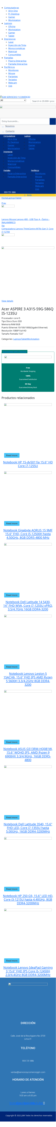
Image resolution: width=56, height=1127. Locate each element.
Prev (4, 203)
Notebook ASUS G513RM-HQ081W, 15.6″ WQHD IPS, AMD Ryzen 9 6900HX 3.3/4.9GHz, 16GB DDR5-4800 (27, 754)
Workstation (33, 339)
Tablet (18, 198)
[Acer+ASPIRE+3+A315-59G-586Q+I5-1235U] (4, 342)
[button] (14, 351)
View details (7, 301)
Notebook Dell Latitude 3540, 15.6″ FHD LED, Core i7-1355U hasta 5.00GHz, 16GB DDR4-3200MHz (28, 827)
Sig (3, 225)
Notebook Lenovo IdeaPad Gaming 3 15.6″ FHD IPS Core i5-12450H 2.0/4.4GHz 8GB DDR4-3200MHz (28, 971)
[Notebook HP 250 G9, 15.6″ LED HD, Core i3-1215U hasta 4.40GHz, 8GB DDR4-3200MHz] (28, 860)
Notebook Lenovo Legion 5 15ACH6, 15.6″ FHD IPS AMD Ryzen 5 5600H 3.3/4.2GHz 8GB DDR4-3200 (28, 679)
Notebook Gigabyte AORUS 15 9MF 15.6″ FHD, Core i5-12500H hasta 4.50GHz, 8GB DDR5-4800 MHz (27, 534)
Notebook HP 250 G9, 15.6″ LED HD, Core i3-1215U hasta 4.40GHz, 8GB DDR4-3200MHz (28, 899)
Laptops (11, 198)
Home (5, 198)
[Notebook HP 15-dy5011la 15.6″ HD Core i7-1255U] (28, 426)
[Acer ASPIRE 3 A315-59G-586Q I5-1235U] (2, 342)
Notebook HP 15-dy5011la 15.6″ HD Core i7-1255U (28, 464)
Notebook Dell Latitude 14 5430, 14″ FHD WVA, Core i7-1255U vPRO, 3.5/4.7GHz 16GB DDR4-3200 (28, 605)
